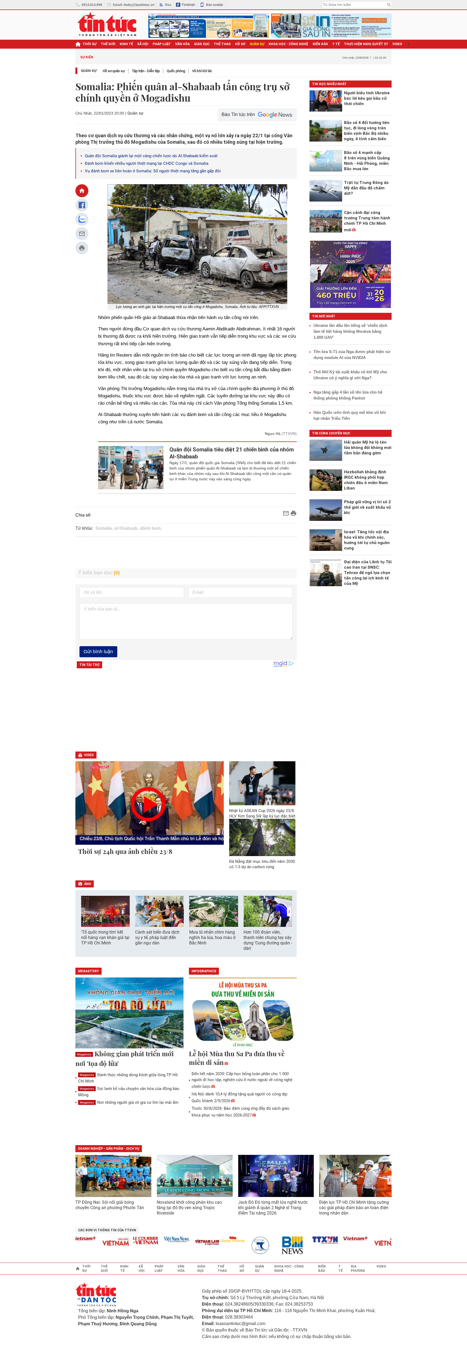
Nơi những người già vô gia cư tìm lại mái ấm (129, 1102)
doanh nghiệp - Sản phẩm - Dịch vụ (108, 1149)
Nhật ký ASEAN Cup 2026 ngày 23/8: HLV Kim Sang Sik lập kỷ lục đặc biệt (262, 813)
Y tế (336, 44)
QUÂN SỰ (257, 44)
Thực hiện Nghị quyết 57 (366, 44)
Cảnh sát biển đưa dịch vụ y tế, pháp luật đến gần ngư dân (157, 937)
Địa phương (358, 1269)
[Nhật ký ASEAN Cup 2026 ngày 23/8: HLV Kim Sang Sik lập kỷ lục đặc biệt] (262, 783)
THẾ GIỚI (108, 44)
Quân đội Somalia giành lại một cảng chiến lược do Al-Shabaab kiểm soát (151, 155)
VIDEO (397, 44)
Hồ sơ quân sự (114, 71)
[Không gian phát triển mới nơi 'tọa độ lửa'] (129, 1013)
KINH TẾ (126, 44)
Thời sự (89, 44)
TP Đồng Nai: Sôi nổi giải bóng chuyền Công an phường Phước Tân (109, 1205)
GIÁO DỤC (201, 44)
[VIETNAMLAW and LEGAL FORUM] (186, 1242)
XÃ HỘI (142, 44)
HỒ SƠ (240, 44)
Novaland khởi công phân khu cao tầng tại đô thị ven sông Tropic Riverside (189, 1208)
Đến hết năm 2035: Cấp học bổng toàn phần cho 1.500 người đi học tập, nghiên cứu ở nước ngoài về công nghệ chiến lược (242, 1080)
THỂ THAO (222, 44)
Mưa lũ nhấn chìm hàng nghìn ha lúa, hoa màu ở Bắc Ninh (212, 937)
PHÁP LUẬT (162, 44)
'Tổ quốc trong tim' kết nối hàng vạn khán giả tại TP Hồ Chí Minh (105, 937)
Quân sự (89, 71)
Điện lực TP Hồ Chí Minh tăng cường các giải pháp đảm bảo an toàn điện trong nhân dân (354, 1208)
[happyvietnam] (212, 1239)
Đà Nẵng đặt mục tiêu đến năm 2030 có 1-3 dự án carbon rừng (262, 864)
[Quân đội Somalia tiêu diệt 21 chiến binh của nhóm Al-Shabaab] (131, 467)
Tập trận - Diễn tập (146, 71)
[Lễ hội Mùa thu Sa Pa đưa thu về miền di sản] (243, 1013)
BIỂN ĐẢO (320, 44)
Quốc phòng (176, 71)
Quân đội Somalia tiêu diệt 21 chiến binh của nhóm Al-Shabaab (231, 453)
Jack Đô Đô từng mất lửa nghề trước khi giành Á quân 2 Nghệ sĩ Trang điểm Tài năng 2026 (273, 1208)
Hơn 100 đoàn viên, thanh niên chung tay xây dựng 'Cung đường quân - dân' (267, 940)
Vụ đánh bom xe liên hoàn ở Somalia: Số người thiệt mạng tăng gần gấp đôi (153, 171)
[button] (289, 911)
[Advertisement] (186, 553)
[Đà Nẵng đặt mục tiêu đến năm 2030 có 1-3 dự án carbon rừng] (262, 837)
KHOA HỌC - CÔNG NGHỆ (288, 44)
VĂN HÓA (182, 44)
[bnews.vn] (273, 1245)
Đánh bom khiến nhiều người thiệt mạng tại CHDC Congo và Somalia (146, 163)
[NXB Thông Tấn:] (243, 1245)
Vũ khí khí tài (202, 71)
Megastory (84, 1054)
